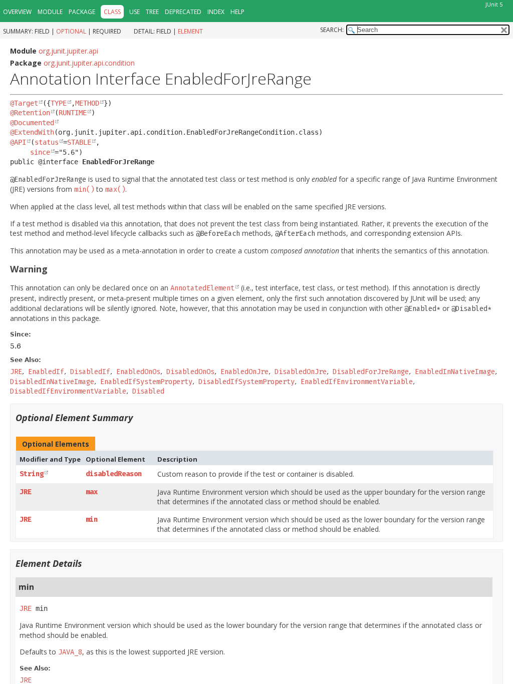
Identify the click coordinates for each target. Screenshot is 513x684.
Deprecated (183, 12)
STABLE (79, 142)
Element (190, 31)
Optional (71, 31)
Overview (17, 12)
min (92, 519)
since (40, 152)
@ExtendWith (32, 132)
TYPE (59, 103)
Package (82, 12)
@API (18, 142)
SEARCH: (332, 30)
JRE (26, 492)
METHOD (87, 103)
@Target (24, 103)
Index (215, 12)
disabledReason (114, 474)
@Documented (32, 123)
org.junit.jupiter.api (68, 51)
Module (50, 12)
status (47, 142)
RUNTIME (73, 113)
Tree (152, 12)
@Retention (30, 113)
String (32, 474)
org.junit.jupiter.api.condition (89, 63)
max (92, 492)
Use (134, 12)
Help (237, 12)
